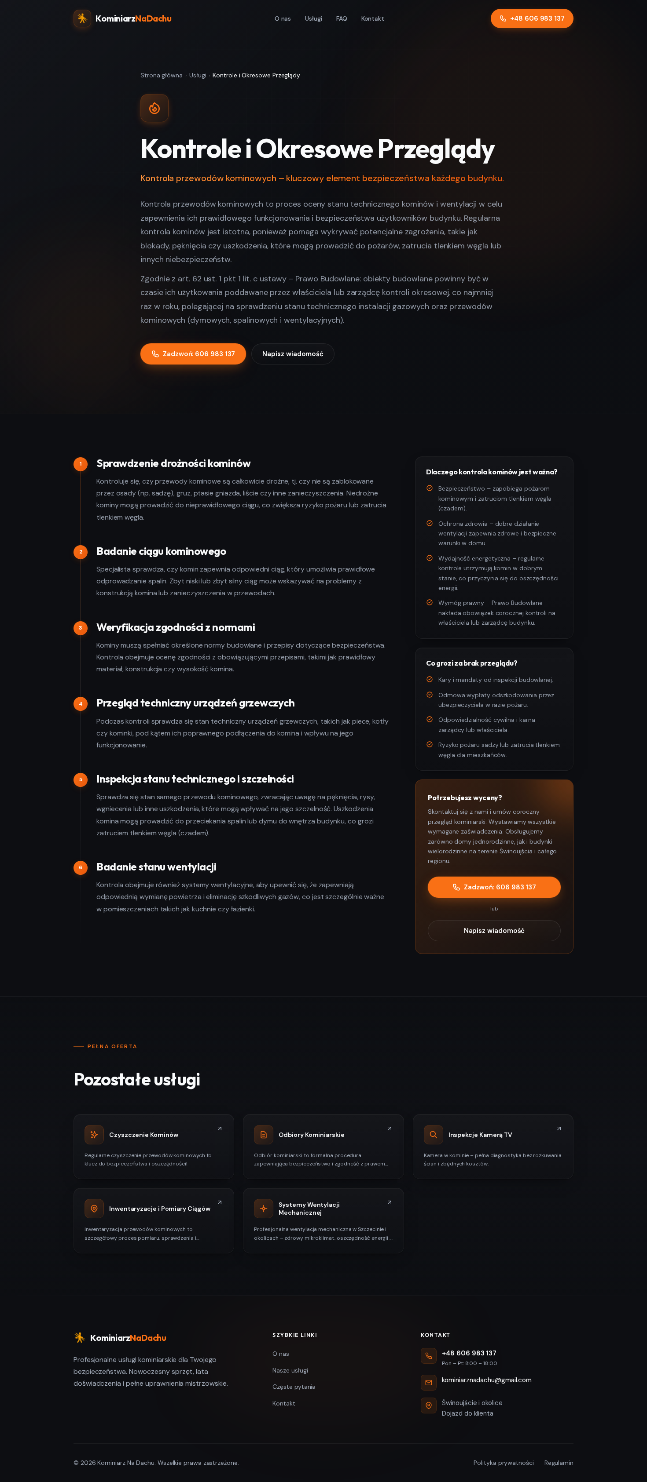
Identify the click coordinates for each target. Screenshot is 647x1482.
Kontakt (372, 18)
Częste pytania (294, 1387)
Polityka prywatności (503, 1463)
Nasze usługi (290, 1370)
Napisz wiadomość (293, 354)
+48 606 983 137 (537, 18)
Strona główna (161, 75)
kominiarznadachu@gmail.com (487, 1380)
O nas (283, 18)
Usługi (313, 18)
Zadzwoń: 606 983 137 (199, 354)
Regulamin (558, 1463)
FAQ (341, 18)
